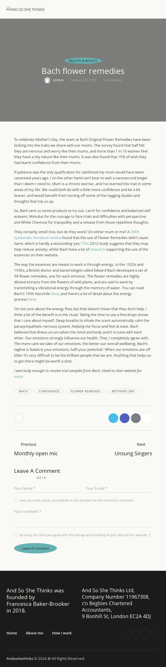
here (55, 293)
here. (32, 299)
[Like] (19, 418)
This (86, 243)
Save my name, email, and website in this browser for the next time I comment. (77, 500)
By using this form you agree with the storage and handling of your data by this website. (85, 535)
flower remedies (85, 391)
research (98, 249)
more (18, 376)
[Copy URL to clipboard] (147, 418)
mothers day (123, 391)
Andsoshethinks (20, 658)
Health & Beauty (83, 60)
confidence (49, 391)
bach (23, 391)
